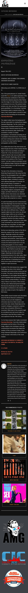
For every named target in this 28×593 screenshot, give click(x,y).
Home (6, 14)
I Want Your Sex (14, 504)
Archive (10, 14)
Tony (14, 455)
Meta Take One (14, 480)
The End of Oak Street (14, 431)
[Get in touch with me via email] (8, 400)
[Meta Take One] (14, 468)
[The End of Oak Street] (14, 419)
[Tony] (14, 444)
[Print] (2, 67)
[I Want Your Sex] (14, 493)
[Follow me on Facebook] (10, 400)
